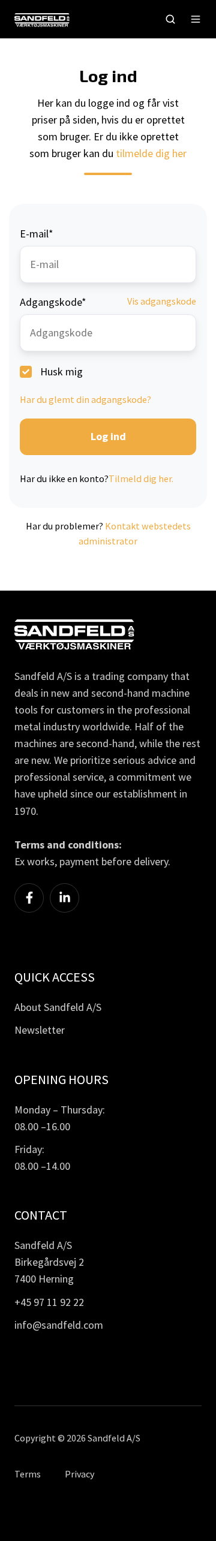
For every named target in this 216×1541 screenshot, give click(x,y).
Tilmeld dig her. (141, 478)
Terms (27, 1474)
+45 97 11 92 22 (49, 1302)
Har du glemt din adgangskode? (85, 399)
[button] (170, 19)
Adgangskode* (53, 302)
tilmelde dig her (151, 153)
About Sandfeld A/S (57, 1007)
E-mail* (36, 233)
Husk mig (61, 371)
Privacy (79, 1474)
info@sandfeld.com (58, 1325)
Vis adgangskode (161, 301)
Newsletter (39, 1030)
